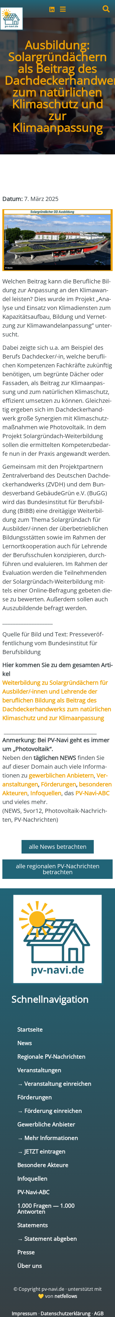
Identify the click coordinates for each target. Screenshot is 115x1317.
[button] (106, 9)
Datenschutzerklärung (66, 1313)
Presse (26, 1252)
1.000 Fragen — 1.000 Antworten (46, 1208)
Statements (32, 1225)
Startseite (30, 1029)
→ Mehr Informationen (47, 1138)
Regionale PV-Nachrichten (51, 1056)
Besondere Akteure (42, 1165)
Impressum (24, 1313)
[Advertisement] (49, 171)
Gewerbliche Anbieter (46, 1124)
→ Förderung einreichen (49, 1111)
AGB (99, 1313)
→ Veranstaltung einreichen (54, 1083)
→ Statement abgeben (47, 1238)
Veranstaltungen (39, 1070)
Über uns (29, 1266)
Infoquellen (32, 1178)
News (24, 1043)
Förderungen (34, 1097)
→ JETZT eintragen (41, 1151)
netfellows (66, 1296)
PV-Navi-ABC (33, 1192)
